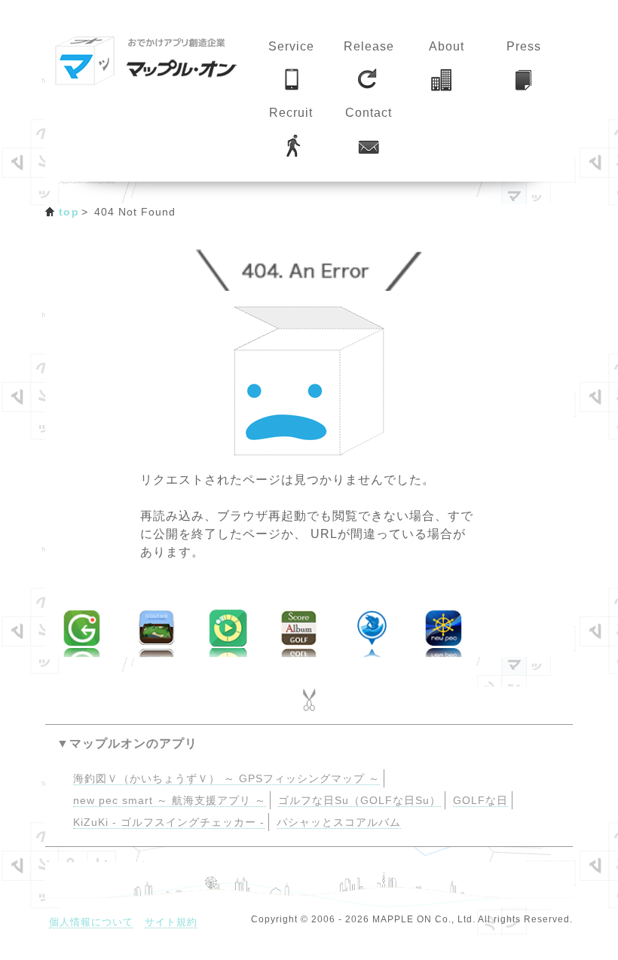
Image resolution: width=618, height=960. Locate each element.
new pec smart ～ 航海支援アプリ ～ (169, 800)
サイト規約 (171, 922)
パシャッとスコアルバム (339, 822)
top (69, 212)
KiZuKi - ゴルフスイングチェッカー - (169, 822)
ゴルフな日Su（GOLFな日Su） (359, 800)
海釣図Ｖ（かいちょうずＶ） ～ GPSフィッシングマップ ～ (226, 778)
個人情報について (91, 922)
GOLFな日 (480, 800)
